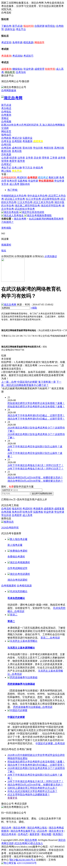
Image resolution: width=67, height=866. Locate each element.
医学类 (21, 161)
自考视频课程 (8, 585)
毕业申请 (28, 69)
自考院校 (17, 141)
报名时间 (28, 26)
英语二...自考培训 (50, 637)
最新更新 (35, 834)
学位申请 (59, 180)
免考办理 (17, 512)
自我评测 (39, 26)
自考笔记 (6, 164)
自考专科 (21, 72)
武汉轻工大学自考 (15, 199)
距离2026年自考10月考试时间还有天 (21, 124)
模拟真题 (28, 42)
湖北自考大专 (56, 831)
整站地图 (46, 834)
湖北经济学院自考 (51, 205)
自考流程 (6, 508)
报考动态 (6, 134)
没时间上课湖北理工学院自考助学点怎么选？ (32, 788)
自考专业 (6, 141)
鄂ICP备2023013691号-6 (22, 859)
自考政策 (6, 138)
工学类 (53, 157)
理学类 (45, 157)
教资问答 (6, 151)
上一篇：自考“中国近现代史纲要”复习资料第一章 (28, 382)
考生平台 (21, 29)
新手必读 (17, 26)
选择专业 (10, 29)
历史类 (37, 157)
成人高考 (14, 184)
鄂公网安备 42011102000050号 (20, 863)
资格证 (5, 118)
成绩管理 (39, 69)
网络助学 (39, 42)
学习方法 (27, 167)
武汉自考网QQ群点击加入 (28, 843)
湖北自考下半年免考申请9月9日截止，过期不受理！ (36, 765)
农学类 (61, 157)
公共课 (5, 157)
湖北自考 (6, 827)
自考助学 (17, 515)
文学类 (29, 157)
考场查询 (6, 55)
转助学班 (50, 69)
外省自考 (38, 167)
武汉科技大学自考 (25, 209)
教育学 (13, 161)
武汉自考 (42, 831)
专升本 (5, 184)
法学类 (21, 157)
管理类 (5, 161)
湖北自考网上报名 (37, 827)
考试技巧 (28, 55)
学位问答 (38, 148)
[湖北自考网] (11, 98)
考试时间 (22, 177)
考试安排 (6, 42)
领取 (34, 307)
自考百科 (6, 148)
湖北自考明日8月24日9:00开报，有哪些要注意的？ (35, 784)
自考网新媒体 (8, 90)
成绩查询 (6, 69)
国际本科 (25, 184)
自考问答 (6, 144)
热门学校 (12, 190)
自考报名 (6, 111)
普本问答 (27, 148)
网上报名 (6, 171)
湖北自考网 (20, 218)
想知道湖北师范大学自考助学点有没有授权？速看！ (36, 761)
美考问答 (17, 151)
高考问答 (59, 148)
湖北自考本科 (8, 834)
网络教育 (10, 72)
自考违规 (6, 512)
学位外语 (6, 515)
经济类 (13, 157)
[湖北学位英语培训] (31, 212)
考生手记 (6, 167)
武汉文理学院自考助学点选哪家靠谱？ (28, 794)
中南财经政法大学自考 (13, 195)
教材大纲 (54, 177)
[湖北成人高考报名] (12, 215)
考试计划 (17, 138)
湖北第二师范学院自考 (27, 205)
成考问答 (17, 148)
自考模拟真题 (24, 585)
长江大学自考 (33, 199)
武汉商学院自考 (50, 199)
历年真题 (6, 154)
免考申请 (17, 42)
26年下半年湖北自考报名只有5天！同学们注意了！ (35, 781)
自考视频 (6, 121)
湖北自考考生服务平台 (23, 831)
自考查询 (6, 115)
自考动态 (23, 834)
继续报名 (17, 69)
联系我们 (58, 834)
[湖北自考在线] (10, 212)
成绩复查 (59, 508)
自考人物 (17, 167)
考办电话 (6, 108)
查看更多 (12, 798)
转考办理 (12, 180)
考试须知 (17, 55)
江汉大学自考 (24, 202)
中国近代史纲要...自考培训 (50, 743)
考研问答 (49, 148)
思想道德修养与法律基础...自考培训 (32, 707)
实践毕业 (27, 138)
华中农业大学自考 (37, 195)
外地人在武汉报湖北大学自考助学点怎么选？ (32, 791)
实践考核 (22, 180)
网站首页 (6, 131)
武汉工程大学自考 (43, 202)
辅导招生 (50, 26)
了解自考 (6, 26)
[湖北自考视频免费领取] (38, 215)
